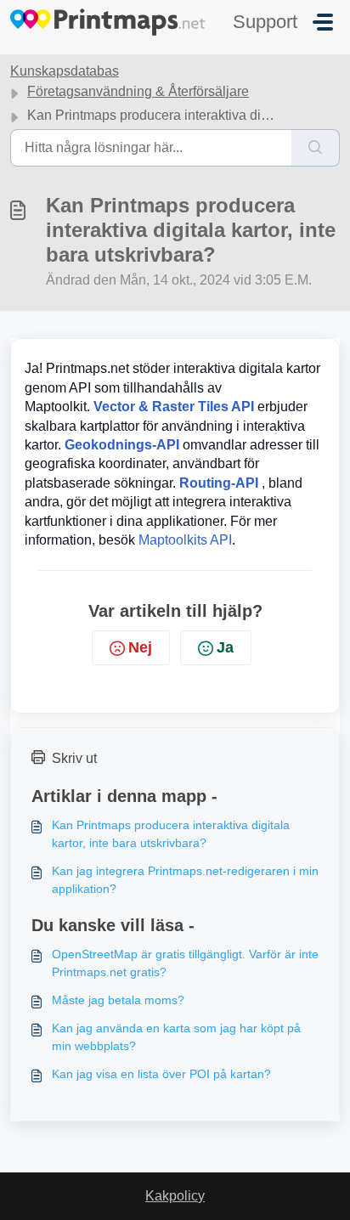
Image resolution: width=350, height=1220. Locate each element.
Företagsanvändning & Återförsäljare (138, 91)
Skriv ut (74, 758)
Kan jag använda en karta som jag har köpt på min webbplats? (176, 1037)
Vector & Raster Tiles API (173, 406)
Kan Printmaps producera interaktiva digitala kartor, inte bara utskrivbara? (171, 834)
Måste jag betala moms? (118, 1000)
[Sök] (315, 148)
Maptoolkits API (185, 540)
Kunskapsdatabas (64, 71)
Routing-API (218, 483)
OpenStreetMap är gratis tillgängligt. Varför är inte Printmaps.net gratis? (185, 963)
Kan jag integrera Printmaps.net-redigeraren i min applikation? (185, 879)
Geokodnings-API (122, 445)
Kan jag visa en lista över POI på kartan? (161, 1074)
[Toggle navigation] (323, 22)
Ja (225, 647)
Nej (140, 647)
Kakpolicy (175, 1196)
